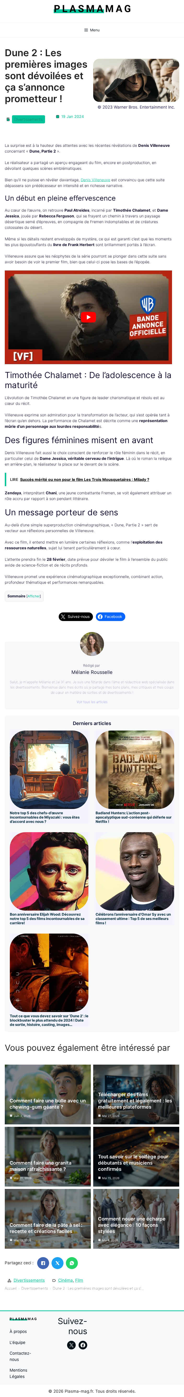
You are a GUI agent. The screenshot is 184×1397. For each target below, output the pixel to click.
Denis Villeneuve (95, 179)
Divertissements (28, 119)
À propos (18, 1331)
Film (79, 1280)
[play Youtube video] (88, 317)
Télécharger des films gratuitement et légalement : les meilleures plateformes (135, 1101)
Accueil (11, 1288)
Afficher (34, 596)
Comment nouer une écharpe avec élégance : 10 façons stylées (132, 1225)
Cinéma (65, 1280)
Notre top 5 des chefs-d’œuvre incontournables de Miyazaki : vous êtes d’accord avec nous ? (45, 817)
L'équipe (17, 1342)
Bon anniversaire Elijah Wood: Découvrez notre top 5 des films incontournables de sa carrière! (47, 918)
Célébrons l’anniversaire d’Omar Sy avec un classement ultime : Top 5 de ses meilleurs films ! (133, 918)
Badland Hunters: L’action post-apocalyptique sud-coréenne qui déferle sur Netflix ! (134, 817)
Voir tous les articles (92, 702)
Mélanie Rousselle (92, 672)
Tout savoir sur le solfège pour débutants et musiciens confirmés (133, 1163)
